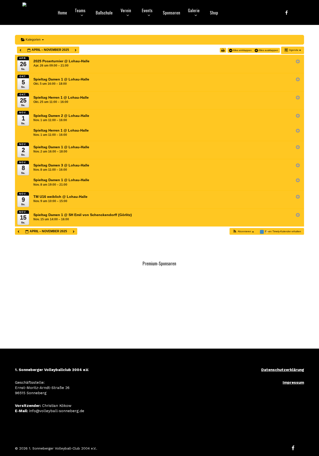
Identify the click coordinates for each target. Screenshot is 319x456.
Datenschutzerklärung (282, 370)
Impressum (293, 382)
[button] (243, 231)
